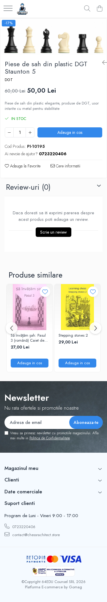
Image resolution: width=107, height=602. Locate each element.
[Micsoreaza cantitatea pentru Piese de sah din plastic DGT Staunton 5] (9, 132)
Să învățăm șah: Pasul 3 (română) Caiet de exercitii (28, 338)
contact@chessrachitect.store (35, 535)
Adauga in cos (69, 132)
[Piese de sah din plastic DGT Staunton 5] (53, 36)
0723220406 (23, 527)
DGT (9, 80)
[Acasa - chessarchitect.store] (22, 9)
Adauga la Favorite (24, 166)
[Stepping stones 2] (77, 307)
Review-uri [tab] (28, 187)
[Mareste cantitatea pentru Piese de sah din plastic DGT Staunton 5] (30, 132)
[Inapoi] (102, 62)
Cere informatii (67, 166)
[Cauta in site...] (87, 8)
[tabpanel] (53, 36)
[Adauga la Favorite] (45, 291)
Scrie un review (53, 232)
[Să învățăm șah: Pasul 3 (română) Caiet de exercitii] (30, 307)
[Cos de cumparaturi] (99, 8)
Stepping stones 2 (73, 335)
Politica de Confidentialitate (49, 438)
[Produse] (8, 8)
